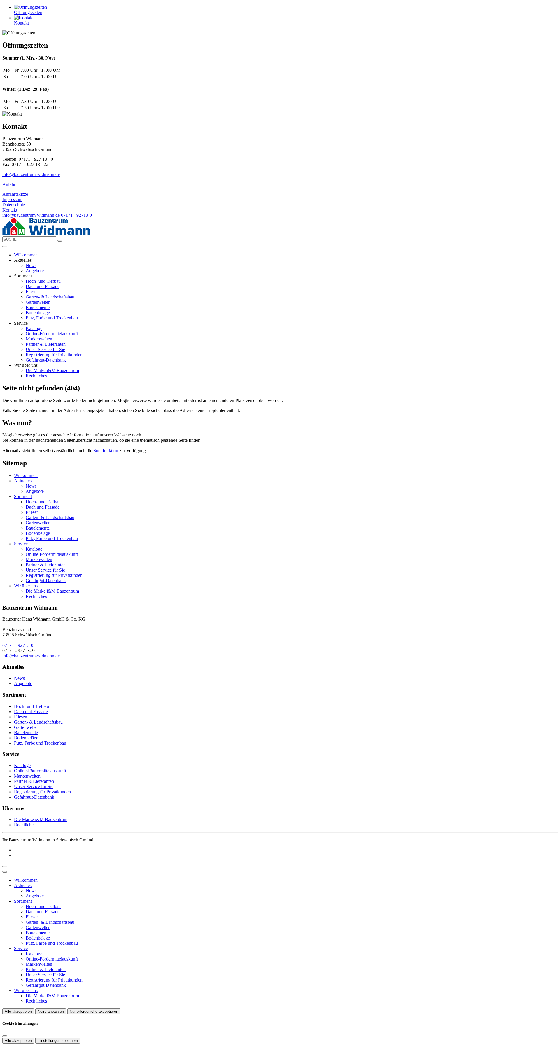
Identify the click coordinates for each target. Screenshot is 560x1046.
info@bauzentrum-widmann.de (31, 174)
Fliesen (32, 291)
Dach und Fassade (43, 286)
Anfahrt (9, 184)
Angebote (35, 270)
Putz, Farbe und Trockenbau (52, 317)
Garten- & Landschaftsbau (50, 296)
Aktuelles (23, 480)
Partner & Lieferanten (46, 344)
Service (21, 543)
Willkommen (26, 254)
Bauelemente (38, 307)
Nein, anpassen (51, 1011)
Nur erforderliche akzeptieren (94, 1011)
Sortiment (23, 496)
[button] (4, 246)
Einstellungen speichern (58, 1040)
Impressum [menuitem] (12, 199)
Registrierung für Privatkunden (54, 354)
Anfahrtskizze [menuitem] (15, 194)
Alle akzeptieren (18, 1011)
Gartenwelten (38, 302)
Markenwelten (39, 338)
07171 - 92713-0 (76, 215)
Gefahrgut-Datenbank (46, 359)
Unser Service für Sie (45, 349)
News (31, 265)
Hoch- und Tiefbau (43, 281)
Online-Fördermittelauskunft (52, 333)
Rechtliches (36, 375)
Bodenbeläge (38, 312)
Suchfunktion (105, 450)
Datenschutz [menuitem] (13, 204)
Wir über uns (26, 585)
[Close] (4, 872)
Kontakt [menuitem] (9, 209)
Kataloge (34, 328)
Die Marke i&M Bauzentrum (52, 370)
